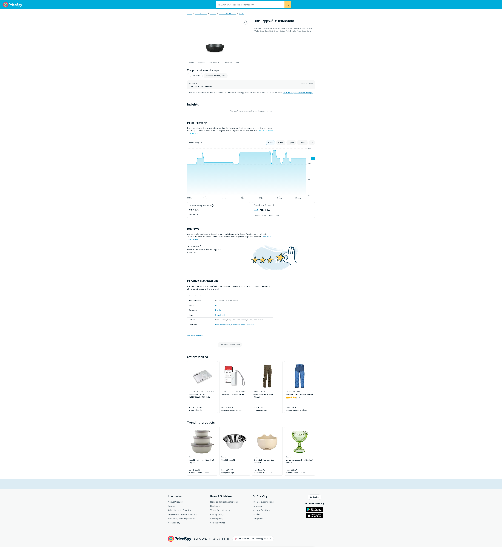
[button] (195, 75)
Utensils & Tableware (227, 14)
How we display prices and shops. (298, 92)
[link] (202, 387)
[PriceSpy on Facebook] (223, 538)
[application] (251, 173)
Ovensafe (250, 324)
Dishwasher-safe (222, 324)
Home (189, 14)
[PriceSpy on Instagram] (228, 538)
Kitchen (213, 14)
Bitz (217, 305)
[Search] (287, 4)
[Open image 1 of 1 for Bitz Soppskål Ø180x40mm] (215, 38)
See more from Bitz (195, 335)
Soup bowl (220, 315)
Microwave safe (238, 324)
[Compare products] (245, 22)
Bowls (241, 14)
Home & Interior (201, 14)
